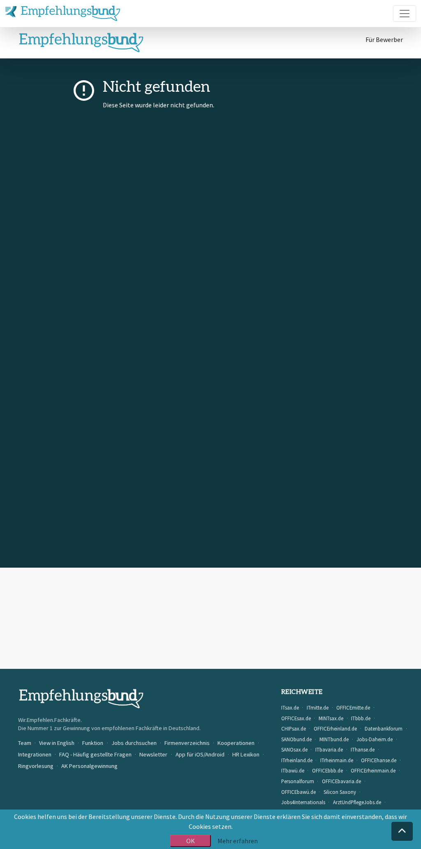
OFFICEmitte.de (353, 707)
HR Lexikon (245, 754)
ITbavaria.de (329, 749)
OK (190, 841)
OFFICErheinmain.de (373, 770)
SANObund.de (296, 739)
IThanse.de (363, 749)
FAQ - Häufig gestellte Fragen (195, 628)
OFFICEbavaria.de (341, 781)
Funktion (92, 743)
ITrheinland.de (296, 760)
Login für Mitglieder (50, 608)
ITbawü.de (292, 770)
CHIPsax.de (293, 728)
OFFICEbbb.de (327, 770)
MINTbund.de (334, 739)
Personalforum (297, 781)
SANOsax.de (294, 749)
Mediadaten (170, 608)
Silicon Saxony (340, 792)
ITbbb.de (360, 718)
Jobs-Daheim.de (374, 739)
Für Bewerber (384, 39)
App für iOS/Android (181, 647)
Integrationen (34, 754)
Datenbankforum (383, 728)
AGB (28, 637)
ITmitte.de (317, 707)
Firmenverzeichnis (187, 743)
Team (24, 743)
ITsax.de (290, 707)
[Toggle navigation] (404, 13)
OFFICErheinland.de (335, 728)
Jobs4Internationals (303, 802)
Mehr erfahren (237, 841)
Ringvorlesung (35, 766)
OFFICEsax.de (296, 718)
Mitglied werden (44, 618)
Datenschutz (40, 647)
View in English (56, 743)
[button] (402, 831)
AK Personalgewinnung (89, 766)
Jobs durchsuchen (134, 743)
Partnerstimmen (177, 618)
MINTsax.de (331, 718)
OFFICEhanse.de (378, 760)
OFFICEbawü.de (298, 792)
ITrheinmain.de (336, 760)
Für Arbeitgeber (44, 598)
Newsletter (170, 637)
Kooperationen (175, 598)
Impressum (38, 628)
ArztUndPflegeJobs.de (357, 802)
